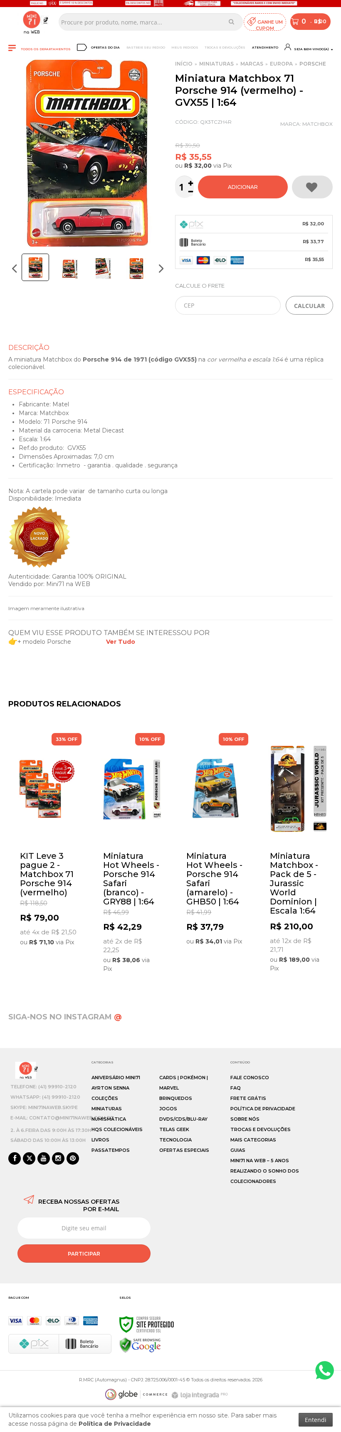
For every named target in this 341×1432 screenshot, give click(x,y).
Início (184, 64)
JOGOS (168, 1109)
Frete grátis (248, 1098)
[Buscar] (231, 21)
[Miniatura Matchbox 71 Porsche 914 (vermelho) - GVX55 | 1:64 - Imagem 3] (103, 268)
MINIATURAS (216, 64)
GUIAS (237, 1150)
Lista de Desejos (312, 187)
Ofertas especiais (184, 1150)
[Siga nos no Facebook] (14, 1159)
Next (161, 268)
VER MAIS (50, 942)
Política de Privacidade (262, 1109)
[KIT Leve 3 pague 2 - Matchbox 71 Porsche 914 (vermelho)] (48, 842)
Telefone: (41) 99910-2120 (43, 1087)
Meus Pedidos (184, 47)
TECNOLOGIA (175, 1140)
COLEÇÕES (104, 1098)
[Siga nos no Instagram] (58, 1159)
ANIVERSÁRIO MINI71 (115, 1077)
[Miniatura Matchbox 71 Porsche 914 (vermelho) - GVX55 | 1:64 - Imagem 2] (70, 268)
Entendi (315, 1420)
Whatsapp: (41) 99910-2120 (45, 1097)
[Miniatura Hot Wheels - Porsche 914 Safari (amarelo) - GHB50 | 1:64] (214, 841)
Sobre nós (244, 1119)
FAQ (235, 1088)
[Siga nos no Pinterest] (73, 1159)
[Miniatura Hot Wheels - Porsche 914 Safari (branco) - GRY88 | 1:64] (131, 855)
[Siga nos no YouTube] (43, 1159)
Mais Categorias (253, 1140)
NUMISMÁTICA (108, 1119)
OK (309, 305)
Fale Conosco (249, 1077)
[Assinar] (84, 1253)
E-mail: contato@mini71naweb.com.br (62, 1118)
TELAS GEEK (174, 1129)
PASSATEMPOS (110, 1150)
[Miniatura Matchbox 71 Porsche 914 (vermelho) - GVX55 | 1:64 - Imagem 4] (136, 268)
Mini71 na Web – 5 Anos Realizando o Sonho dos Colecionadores (264, 1171)
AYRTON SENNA (110, 1088)
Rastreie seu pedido (145, 47)
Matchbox (317, 124)
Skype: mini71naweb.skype (44, 1107)
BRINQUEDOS (175, 1098)
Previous (14, 268)
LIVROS (100, 1140)
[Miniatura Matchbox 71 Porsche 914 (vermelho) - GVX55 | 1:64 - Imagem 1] (35, 267)
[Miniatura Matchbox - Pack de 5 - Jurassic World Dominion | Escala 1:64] (298, 855)
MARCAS (251, 64)
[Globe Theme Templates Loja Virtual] (136, 1394)
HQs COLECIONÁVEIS (117, 1129)
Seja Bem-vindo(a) (311, 49)
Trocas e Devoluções (225, 47)
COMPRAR (243, 187)
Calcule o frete (200, 285)
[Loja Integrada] (201, 1395)
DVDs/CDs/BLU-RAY (183, 1119)
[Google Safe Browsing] (140, 1345)
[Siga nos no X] (29, 1159)
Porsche (312, 64)
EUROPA (281, 64)
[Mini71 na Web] (31, 22)
